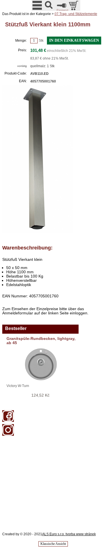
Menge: (21, 40)
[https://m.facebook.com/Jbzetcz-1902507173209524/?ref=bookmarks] (8, 421)
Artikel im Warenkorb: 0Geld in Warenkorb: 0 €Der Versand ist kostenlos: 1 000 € (74, 5)
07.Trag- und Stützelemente (76, 14)
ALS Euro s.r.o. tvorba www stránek (69, 534)
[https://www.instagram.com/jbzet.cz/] (8, 435)
